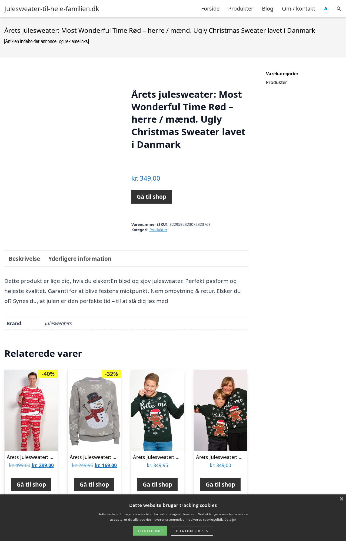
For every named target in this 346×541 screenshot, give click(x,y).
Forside (210, 8)
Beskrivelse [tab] (24, 258)
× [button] (341, 499)
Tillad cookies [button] (150, 531)
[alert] (173, 517)
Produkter (240, 8)
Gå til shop (151, 196)
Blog (267, 8)
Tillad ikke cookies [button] (192, 531)
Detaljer (230, 519)
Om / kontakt (298, 8)
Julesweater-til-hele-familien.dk (51, 8)
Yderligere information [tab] (80, 258)
